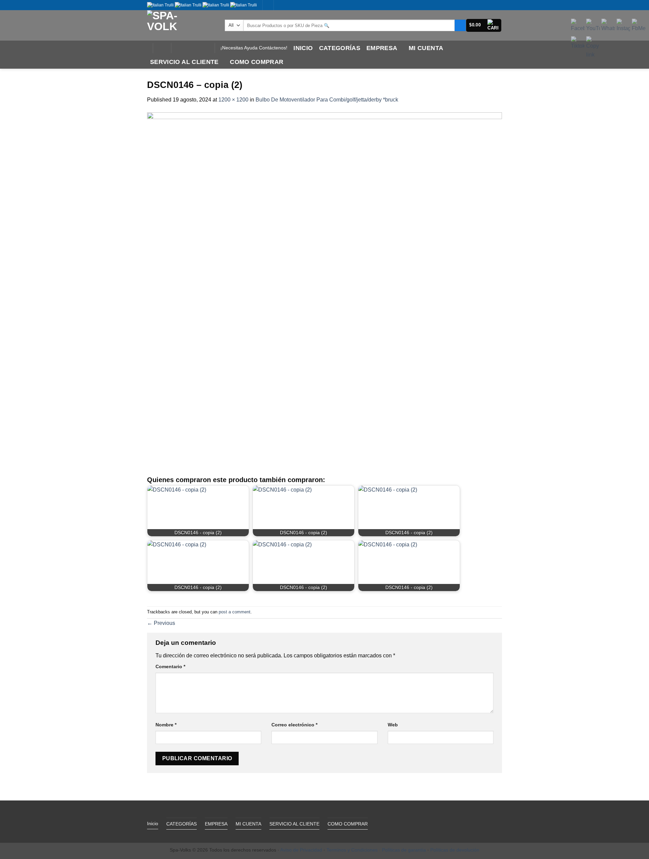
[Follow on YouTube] (204, 48)
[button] (483, 25)
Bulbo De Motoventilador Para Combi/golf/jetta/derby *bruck (327, 100)
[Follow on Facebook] (178, 48)
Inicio (303, 48)
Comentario (170, 666)
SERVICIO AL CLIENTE (184, 62)
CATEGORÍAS (340, 48)
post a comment (234, 611)
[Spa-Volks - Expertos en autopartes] (181, 25)
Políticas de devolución (454, 850)
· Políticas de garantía (402, 850)
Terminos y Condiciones (352, 850)
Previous (161, 623)
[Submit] (460, 25)
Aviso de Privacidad (301, 850)
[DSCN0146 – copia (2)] (324, 289)
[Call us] (195, 48)
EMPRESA (381, 48)
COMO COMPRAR (256, 62)
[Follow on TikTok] (187, 48)
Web (393, 724)
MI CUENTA (426, 48)
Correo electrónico (294, 724)
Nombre (165, 724)
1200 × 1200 (233, 100)
